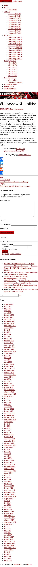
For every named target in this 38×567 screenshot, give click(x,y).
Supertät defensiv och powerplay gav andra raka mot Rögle (20, 286)
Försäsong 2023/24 (15, 44)
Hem (6, 5)
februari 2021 (9, 434)
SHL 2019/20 (12, 76)
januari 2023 (8, 388)
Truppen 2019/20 (14, 29)
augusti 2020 (8, 447)
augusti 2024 (8, 353)
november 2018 (9, 492)
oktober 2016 (9, 545)
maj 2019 (7, 479)
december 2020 (9, 439)
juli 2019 (7, 475)
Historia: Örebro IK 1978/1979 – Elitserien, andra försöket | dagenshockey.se (19, 265)
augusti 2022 (8, 396)
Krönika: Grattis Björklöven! (17, 274)
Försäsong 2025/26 (15, 39)
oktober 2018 (9, 494)
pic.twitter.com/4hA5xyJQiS (14, 151)
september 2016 (10, 548)
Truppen (7, 12)
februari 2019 (9, 486)
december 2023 (9, 368)
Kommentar (5, 200)
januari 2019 (8, 488)
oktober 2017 (9, 520)
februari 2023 (9, 385)
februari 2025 (9, 341)
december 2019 (9, 464)
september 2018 (10, 496)
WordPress (17, 564)
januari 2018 (8, 513)
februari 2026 (9, 315)
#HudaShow (20, 149)
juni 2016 (7, 554)
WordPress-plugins (15, 82)
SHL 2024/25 (12, 65)
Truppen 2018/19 (14, 31)
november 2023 (9, 370)
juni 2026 (7, 306)
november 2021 (9, 415)
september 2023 (10, 375)
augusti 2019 (8, 473)
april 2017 (7, 533)
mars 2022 (8, 407)
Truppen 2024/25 (14, 18)
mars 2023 (8, 383)
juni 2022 (7, 400)
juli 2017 (7, 526)
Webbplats (4, 228)
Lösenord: (5, 247)
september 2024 (10, 351)
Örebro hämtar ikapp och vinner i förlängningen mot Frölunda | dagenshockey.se (16, 278)
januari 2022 (8, 411)
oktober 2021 (9, 417)
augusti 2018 (8, 499)
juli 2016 (7, 552)
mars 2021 (8, 432)
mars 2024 (8, 362)
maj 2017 (7, 531)
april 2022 (7, 405)
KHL (1, 177)
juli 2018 (7, 501)
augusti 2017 (8, 524)
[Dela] (19, 173)
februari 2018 (9, 511)
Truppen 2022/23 (14, 22)
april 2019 (7, 481)
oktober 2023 (9, 373)
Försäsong (8, 35)
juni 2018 (7, 503)
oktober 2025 (9, 323)
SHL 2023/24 (12, 67)
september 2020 (10, 445)
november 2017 (9, 518)
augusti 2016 (8, 550)
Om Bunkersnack (10, 88)
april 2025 (7, 336)
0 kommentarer (18, 109)
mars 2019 (8, 484)
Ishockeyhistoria (10, 78)
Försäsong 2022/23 (15, 46)
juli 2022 (7, 398)
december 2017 (9, 516)
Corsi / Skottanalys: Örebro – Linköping (14, 181)
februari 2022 (9, 409)
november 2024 (9, 347)
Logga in (5, 251)
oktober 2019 (9, 469)
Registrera (5, 254)
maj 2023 (7, 379)
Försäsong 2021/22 (15, 48)
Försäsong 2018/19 (15, 54)
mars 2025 (8, 338)
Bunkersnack (17, 1)
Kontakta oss (9, 86)
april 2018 (7, 507)
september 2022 (10, 394)
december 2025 (9, 319)
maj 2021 (7, 428)
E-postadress (5, 224)
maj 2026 (7, 309)
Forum (6, 7)
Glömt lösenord (15, 254)
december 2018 (9, 490)
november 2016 (9, 543)
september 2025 (10, 326)
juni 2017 (7, 528)
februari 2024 (9, 364)
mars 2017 (8, 535)
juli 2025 (7, 330)
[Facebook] (19, 159)
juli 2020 (7, 449)
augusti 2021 (8, 422)
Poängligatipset (10, 61)
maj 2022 (7, 402)
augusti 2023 (8, 377)
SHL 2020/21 (12, 73)
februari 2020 (9, 460)
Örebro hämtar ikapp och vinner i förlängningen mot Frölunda (21, 282)
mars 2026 (8, 313)
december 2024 (9, 345)
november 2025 (9, 321)
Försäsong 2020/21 (15, 50)
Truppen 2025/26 (14, 16)
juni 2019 (7, 477)
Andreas (10, 109)
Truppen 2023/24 (14, 20)
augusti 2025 (8, 328)
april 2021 (7, 430)
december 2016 (9, 541)
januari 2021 (8, 437)
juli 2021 (7, 424)
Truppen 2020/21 (14, 27)
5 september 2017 (24, 155)
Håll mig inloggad (10, 249)
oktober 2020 (9, 443)
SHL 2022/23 (12, 69)
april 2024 (7, 360)
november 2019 (9, 466)
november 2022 (9, 390)
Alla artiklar (12, 80)
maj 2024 (7, 358)
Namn (2, 220)
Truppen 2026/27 (14, 14)
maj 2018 (7, 505)
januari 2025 (8, 343)
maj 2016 (7, 556)
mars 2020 (8, 458)
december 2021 (9, 413)
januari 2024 (8, 366)
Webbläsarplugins (10, 84)
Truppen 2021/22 (14, 24)
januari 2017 (8, 539)
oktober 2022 (9, 392)
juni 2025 (7, 332)
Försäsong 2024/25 (15, 41)
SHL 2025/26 (12, 63)
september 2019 (10, 471)
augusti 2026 (8, 304)
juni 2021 (7, 426)
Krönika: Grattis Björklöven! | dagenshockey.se (21, 272)
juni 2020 (7, 452)
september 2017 (10, 522)
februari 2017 (9, 537)
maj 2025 (7, 334)
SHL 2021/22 (12, 71)
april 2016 (7, 558)
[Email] (19, 166)
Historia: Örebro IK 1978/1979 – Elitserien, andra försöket (20, 268)
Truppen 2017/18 (14, 33)
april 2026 (7, 311)
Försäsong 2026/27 (15, 37)
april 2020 (7, 456)
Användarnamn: (7, 244)
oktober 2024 (9, 349)
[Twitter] (19, 162)
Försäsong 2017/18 (15, 56)
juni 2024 (7, 355)
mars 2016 (8, 560)
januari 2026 (8, 317)
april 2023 (7, 381)
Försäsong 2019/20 (15, 52)
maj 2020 (7, 454)
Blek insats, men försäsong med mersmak (15, 185)
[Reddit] (19, 169)
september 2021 (10, 420)
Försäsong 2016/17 (15, 59)
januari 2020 (8, 462)
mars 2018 (8, 509)
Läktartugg (12, 9)
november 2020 (9, 441)
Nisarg (29, 564)
